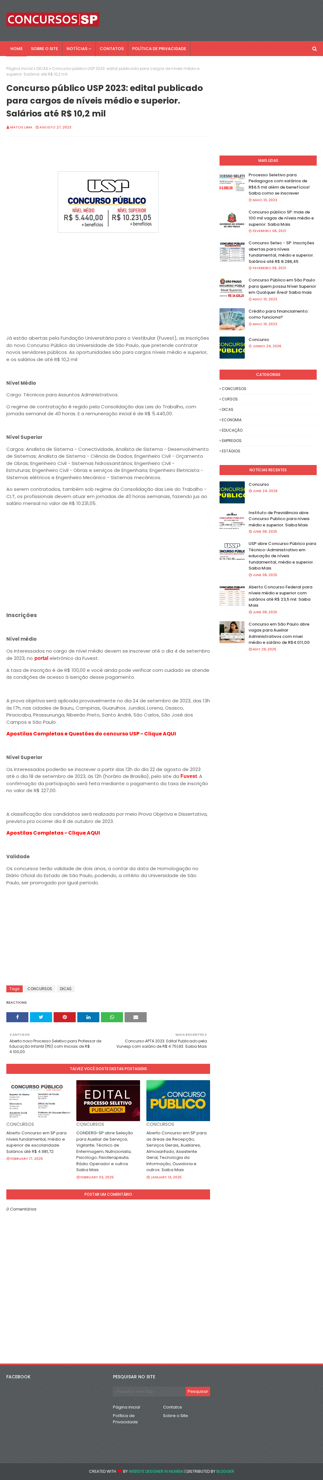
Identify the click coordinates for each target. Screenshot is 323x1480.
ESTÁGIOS (231, 451)
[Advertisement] (108, 279)
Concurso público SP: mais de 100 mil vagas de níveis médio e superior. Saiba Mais (281, 218)
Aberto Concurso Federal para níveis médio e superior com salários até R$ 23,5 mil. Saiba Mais (280, 596)
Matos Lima (21, 127)
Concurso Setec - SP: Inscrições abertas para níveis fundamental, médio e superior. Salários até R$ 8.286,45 (281, 252)
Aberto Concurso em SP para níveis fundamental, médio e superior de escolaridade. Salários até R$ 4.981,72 (36, 1142)
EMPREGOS (232, 440)
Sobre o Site (175, 1416)
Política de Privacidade (125, 1419)
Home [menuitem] (16, 49)
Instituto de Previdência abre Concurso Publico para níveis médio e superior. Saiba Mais (279, 519)
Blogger (225, 1471)
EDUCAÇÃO (232, 430)
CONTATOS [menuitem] (112, 49)
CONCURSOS (39, 988)
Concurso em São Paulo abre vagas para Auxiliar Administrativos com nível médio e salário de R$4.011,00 (279, 633)
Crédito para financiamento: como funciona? (278, 314)
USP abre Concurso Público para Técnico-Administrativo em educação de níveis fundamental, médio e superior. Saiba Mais (282, 556)
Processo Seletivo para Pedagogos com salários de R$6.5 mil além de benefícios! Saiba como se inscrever (279, 184)
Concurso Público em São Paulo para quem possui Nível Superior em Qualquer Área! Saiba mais (282, 286)
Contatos (172, 1407)
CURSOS (230, 399)
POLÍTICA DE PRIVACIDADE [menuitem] (159, 49)
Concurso (259, 340)
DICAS (42, 68)
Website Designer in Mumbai (156, 1471)
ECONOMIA (232, 419)
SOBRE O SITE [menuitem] (44, 49)
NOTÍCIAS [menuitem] (77, 49)
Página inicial (19, 68)
